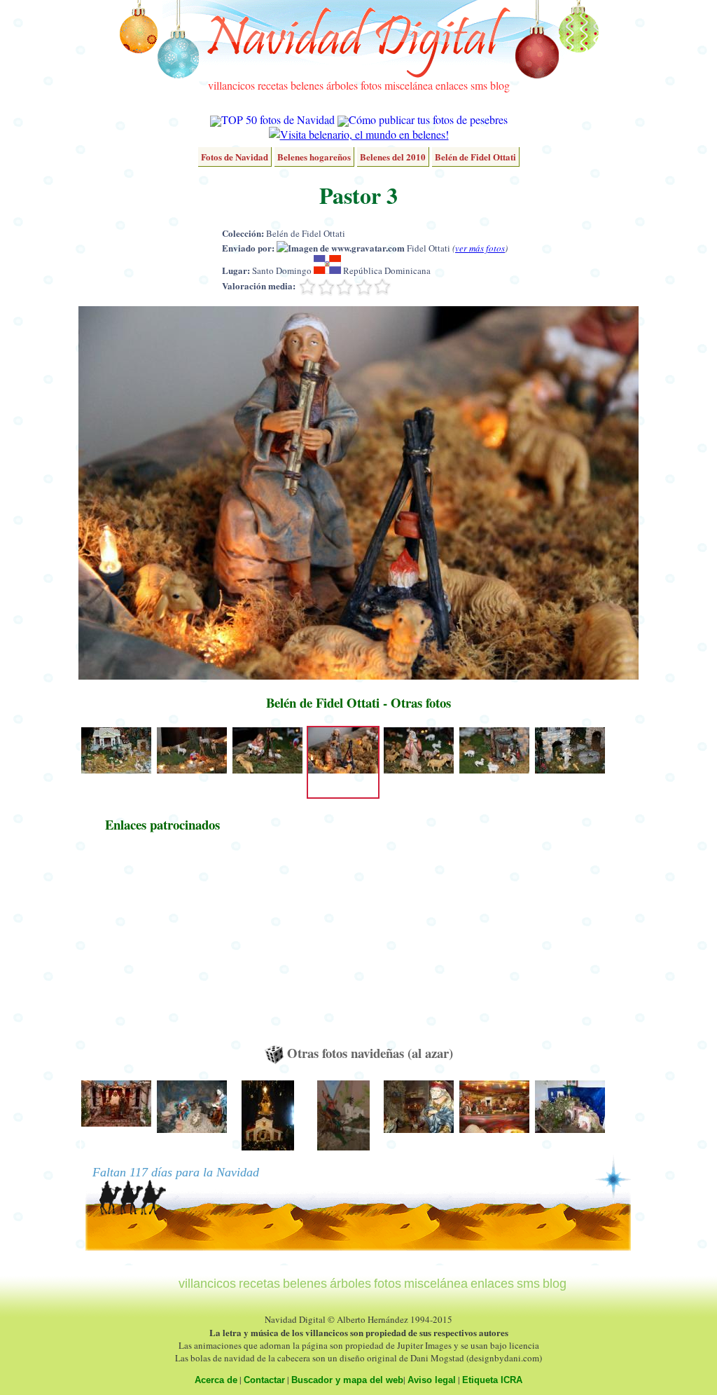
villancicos (231, 85)
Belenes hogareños (314, 156)
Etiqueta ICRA (492, 1380)
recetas (273, 85)
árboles (342, 85)
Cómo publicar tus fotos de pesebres (428, 119)
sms (479, 85)
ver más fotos (480, 248)
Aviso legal (432, 1380)
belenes (307, 85)
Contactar (264, 1380)
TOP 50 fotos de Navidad (278, 119)
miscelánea (408, 85)
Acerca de (216, 1380)
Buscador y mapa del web (347, 1380)
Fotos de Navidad (234, 156)
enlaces (452, 85)
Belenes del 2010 (393, 156)
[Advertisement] (162, 945)
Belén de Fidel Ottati (475, 156)
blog (500, 85)
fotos (371, 85)
